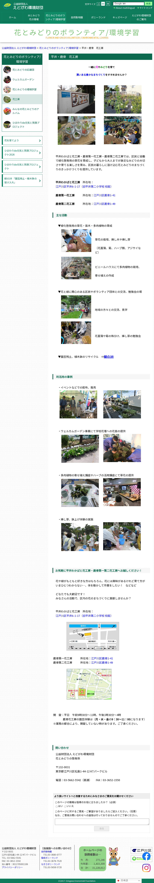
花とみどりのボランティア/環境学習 (55, 17)
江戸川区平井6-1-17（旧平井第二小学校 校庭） (84, 186)
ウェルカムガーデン (23, 79)
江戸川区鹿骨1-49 (104, 204)
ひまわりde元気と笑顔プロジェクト (25, 124)
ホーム (12, 17)
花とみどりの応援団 (23, 69)
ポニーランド (98, 17)
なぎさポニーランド (50, 864)
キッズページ (120, 17)
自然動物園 (77, 17)
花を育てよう (11, 140)
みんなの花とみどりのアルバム (25, 111)
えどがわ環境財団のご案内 (141, 17)
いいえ (70, 806)
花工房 (16, 99)
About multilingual (125, 7)
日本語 (124, 880)
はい (60, 806)
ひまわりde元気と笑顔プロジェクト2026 (21, 152)
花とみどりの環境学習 (24, 89)
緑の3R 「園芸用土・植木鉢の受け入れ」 (20, 180)
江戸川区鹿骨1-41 (104, 195)
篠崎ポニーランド (49, 857)
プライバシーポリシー (12, 867)
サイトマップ (146, 7)
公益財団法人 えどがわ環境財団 (19, 48)
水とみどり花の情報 (34, 17)
